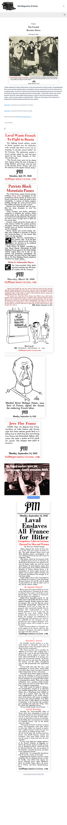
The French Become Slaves (33, 28)
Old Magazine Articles (27, 6)
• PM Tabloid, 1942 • (33, 34)
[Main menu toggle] (63, 6)
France (33, 24)
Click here (7, 111)
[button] (64, 15)
